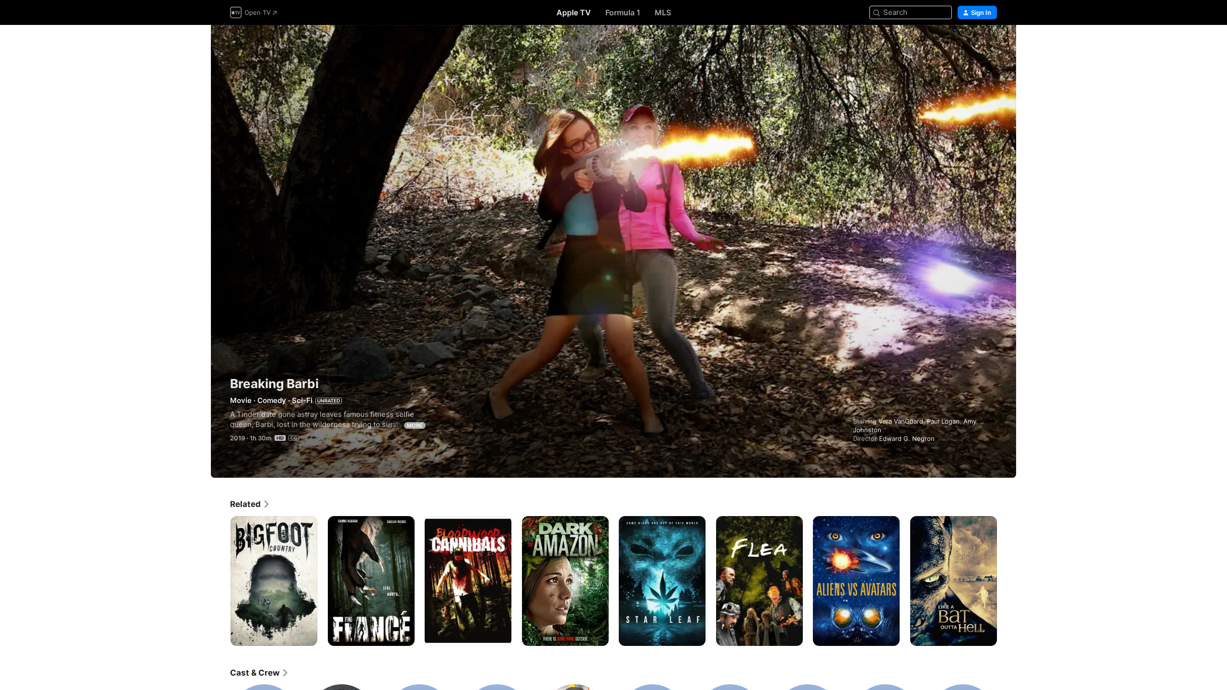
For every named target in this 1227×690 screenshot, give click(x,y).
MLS (663, 12)
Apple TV (573, 12)
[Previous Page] (220, 580)
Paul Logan (943, 421)
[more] (306, 635)
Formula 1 (622, 12)
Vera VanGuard (901, 421)
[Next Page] (1006, 580)
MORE (415, 425)
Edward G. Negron (907, 438)
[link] (250, 504)
